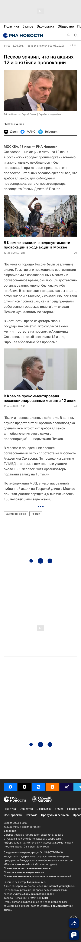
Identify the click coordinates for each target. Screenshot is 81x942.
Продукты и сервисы (55, 815)
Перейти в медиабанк (50, 114)
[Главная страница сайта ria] (22, 35)
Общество (26, 809)
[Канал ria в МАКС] (10, 787)
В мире (58, 809)
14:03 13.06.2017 (14, 45)
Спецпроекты (13, 815)
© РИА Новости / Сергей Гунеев (20, 114)
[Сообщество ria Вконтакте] (38, 787)
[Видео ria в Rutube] (66, 787)
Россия (35, 513)
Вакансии (10, 830)
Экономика (44, 809)
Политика (10, 809)
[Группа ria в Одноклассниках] (52, 787)
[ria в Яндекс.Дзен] (24, 787)
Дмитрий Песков (16, 513)
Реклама (31, 815)
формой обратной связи (38, 893)
